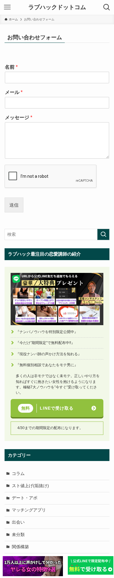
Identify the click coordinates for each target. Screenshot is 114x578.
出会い (18, 522)
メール (13, 92)
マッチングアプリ (29, 510)
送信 (14, 205)
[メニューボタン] (7, 7)
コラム (18, 473)
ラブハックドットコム (57, 7)
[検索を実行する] (103, 234)
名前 (11, 67)
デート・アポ (24, 498)
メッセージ (18, 117)
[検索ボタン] (106, 7)
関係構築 (20, 547)
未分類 (18, 534)
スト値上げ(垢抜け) (30, 485)
